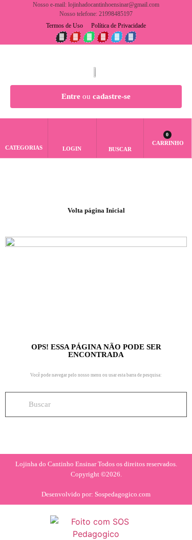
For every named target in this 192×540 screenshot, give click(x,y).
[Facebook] (130, 37)
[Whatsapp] (89, 37)
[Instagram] (61, 37)
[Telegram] (116, 37)
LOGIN (71, 149)
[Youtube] (75, 37)
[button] (120, 134)
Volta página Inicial (96, 210)
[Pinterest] (103, 37)
